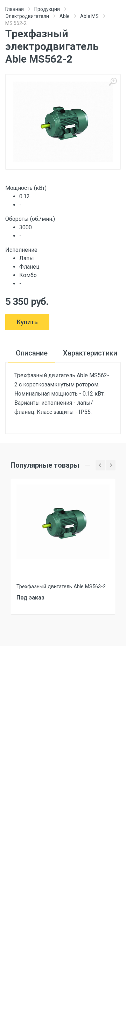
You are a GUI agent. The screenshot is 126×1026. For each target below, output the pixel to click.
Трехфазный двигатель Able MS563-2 (61, 586)
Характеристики (90, 353)
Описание (32, 353)
